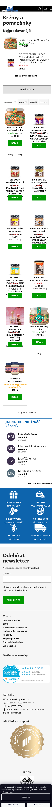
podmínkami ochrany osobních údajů (24, 589)
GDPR (5, 624)
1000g (10, 154)
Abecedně (43, 102)
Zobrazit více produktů (26, 75)
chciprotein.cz (14, 712)
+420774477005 (15, 702)
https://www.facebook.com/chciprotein (25, 709)
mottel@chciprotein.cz (18, 699)
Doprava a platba (11, 620)
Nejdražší (33, 102)
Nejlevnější (23, 102)
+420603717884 (14, 706)
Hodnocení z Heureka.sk (15, 631)
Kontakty (7, 635)
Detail (14, 143)
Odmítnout (13, 805)
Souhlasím (38, 805)
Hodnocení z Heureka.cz (15, 628)
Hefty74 (27, 772)
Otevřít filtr (27, 89)
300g (19, 154)
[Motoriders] (27, 781)
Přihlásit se (13, 600)
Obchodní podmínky (13, 642)
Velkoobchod (9, 646)
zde (11, 792)
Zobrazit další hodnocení (40, 483)
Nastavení (26, 797)
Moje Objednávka (11, 638)
